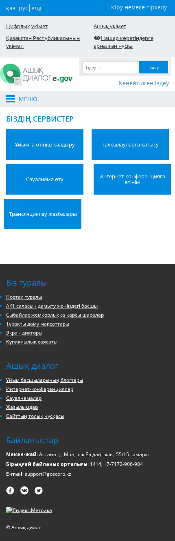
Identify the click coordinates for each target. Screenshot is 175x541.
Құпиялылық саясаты (31, 341)
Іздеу (154, 67)
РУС (23, 8)
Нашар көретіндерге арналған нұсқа (123, 41)
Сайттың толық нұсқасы (35, 415)
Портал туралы (24, 296)
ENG (36, 8)
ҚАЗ (10, 8)
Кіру (117, 7)
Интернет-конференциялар (39, 389)
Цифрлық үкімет (27, 26)
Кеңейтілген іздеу (144, 83)
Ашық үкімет (110, 26)
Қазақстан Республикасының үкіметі (43, 41)
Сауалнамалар (24, 398)
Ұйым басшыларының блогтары (44, 380)
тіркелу (157, 7)
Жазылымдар (22, 407)
